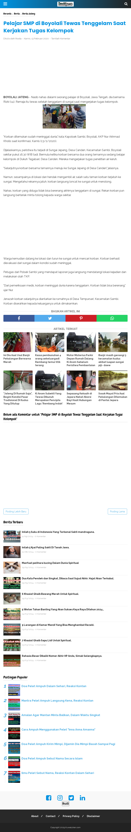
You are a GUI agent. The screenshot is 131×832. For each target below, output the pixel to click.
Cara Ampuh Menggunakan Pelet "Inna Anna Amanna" (58, 729)
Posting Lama (117, 511)
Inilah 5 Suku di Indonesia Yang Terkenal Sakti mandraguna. (58, 532)
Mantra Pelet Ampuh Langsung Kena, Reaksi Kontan (57, 700)
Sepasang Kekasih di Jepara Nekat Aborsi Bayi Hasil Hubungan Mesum (79, 398)
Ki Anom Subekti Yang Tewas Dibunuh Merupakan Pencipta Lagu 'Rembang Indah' (49, 398)
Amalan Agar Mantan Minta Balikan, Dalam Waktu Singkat (60, 715)
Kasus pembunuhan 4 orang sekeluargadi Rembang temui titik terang (48, 360)
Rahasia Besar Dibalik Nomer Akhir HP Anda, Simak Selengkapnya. (62, 656)
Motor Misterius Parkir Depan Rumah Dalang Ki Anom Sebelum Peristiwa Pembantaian (81, 360)
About (34, 816)
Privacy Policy (71, 816)
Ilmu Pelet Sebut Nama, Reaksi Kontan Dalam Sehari (57, 773)
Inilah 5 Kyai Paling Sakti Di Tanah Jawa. (45, 547)
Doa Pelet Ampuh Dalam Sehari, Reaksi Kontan (53, 686)
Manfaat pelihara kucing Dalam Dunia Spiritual (50, 563)
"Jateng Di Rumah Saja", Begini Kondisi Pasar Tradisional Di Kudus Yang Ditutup (17, 398)
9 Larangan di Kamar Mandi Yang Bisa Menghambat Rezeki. (58, 625)
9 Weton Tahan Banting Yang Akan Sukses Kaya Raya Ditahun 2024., (63, 609)
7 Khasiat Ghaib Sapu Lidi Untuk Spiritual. (47, 640)
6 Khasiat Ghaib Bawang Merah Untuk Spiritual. (50, 594)
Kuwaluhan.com (73, 827)
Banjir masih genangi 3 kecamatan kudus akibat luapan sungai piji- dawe (112, 360)
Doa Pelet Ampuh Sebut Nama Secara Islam (52, 758)
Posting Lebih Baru (16, 511)
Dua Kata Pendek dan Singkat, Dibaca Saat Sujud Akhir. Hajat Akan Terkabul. (68, 578)
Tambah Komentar (60, 38)
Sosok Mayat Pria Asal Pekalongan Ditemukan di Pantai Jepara (112, 397)
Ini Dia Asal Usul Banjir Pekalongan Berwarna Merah (17, 358)
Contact (50, 816)
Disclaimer (93, 816)
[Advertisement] (65, 68)
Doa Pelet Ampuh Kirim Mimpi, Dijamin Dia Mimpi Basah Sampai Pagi (68, 744)
